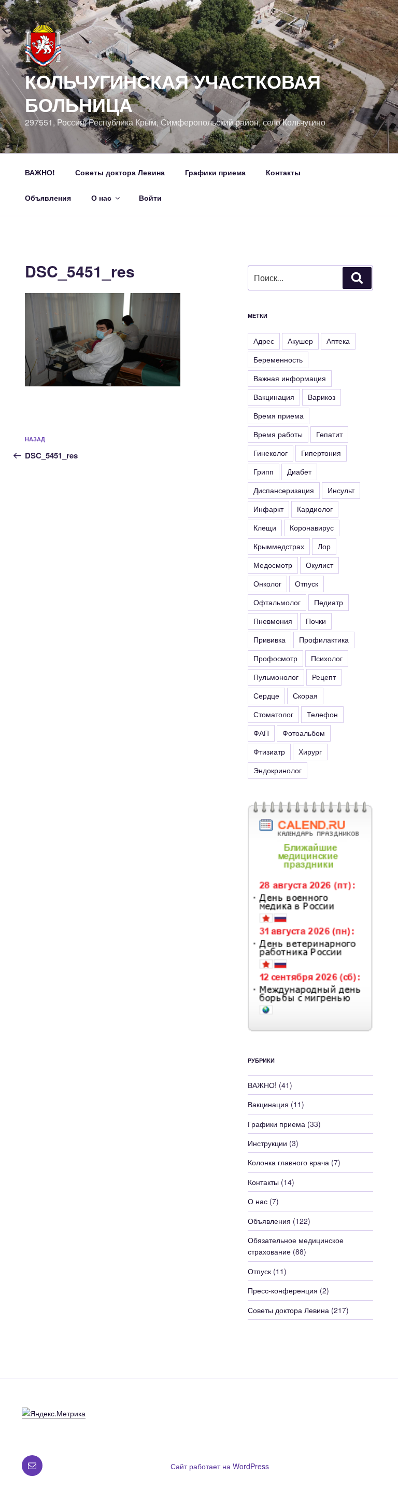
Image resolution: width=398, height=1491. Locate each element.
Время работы (278, 434)
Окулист (319, 565)
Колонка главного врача (288, 1162)
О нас (101, 197)
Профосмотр (275, 658)
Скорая (305, 695)
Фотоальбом (303, 733)
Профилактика (324, 639)
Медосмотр (272, 565)
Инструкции (267, 1143)
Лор (324, 546)
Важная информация (289, 378)
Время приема (278, 415)
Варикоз (321, 397)
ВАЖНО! (40, 172)
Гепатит (329, 434)
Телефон (322, 714)
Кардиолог (315, 509)
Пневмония (272, 621)
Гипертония (321, 453)
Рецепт (324, 677)
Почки (316, 621)
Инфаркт (268, 509)
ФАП (261, 733)
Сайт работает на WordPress (219, 1466)
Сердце (266, 695)
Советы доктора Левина (120, 172)
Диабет (299, 471)
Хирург (310, 751)
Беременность (278, 359)
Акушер (300, 341)
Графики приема (215, 172)
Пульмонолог (275, 677)
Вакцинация (273, 397)
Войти (150, 197)
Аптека (338, 341)
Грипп (263, 471)
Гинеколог (270, 453)
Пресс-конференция (283, 1290)
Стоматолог (273, 714)
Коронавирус (312, 527)
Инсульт (341, 490)
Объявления (48, 197)
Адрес (263, 341)
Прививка (269, 639)
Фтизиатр (269, 751)
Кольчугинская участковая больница (173, 92)
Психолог (327, 658)
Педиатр (328, 602)
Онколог (267, 583)
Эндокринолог (277, 770)
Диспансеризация (283, 490)
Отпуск (306, 583)
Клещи (264, 527)
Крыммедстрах (278, 546)
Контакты (283, 172)
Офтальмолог (277, 602)
